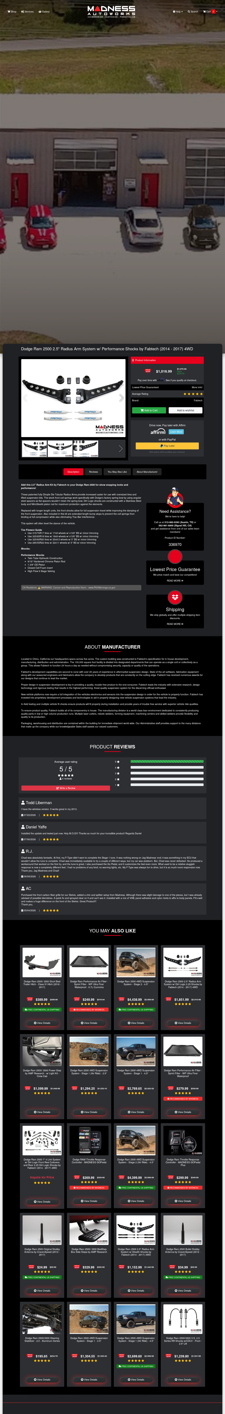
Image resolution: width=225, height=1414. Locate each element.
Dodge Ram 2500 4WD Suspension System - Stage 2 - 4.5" (136, 983)
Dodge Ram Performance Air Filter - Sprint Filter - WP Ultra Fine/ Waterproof (183, 1073)
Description (73, 471)
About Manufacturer (147, 471)
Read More (174, 580)
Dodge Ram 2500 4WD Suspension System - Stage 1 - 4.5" (136, 1072)
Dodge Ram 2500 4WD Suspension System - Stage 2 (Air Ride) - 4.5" (136, 1161)
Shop (13, 11)
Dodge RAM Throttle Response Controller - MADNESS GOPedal (89, 1161)
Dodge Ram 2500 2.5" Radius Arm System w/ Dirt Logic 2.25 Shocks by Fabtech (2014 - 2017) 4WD (183, 984)
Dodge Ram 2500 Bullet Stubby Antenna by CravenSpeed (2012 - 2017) (183, 1251)
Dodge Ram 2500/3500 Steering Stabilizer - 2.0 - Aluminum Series (42, 1339)
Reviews (93, 471)
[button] (121, 398)
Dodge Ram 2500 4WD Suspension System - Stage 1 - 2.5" (89, 1339)
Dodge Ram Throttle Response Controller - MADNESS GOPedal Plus (183, 1162)
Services (29, 11)
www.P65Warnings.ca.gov (101, 587)
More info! (197, 387)
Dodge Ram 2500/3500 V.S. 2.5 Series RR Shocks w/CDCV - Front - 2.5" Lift (183, 1340)
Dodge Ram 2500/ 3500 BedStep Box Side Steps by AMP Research (89, 1250)
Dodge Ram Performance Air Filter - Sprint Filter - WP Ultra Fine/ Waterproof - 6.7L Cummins (89, 984)
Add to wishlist (185, 410)
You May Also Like (117, 471)
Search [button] (194, 11)
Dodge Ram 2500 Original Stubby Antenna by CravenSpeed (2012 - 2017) (42, 1251)
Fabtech (198, 400)
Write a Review (67, 788)
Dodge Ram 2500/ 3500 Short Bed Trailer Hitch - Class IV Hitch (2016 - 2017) (42, 984)
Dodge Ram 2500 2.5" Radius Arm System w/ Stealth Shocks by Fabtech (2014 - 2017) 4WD (136, 1251)
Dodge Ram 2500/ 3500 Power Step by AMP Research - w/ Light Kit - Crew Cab (42, 1073)
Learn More (176, 431)
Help (178, 11)
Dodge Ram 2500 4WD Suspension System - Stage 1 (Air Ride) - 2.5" (89, 1072)
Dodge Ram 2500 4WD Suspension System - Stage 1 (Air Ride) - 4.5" (136, 1339)
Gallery (46, 11)
